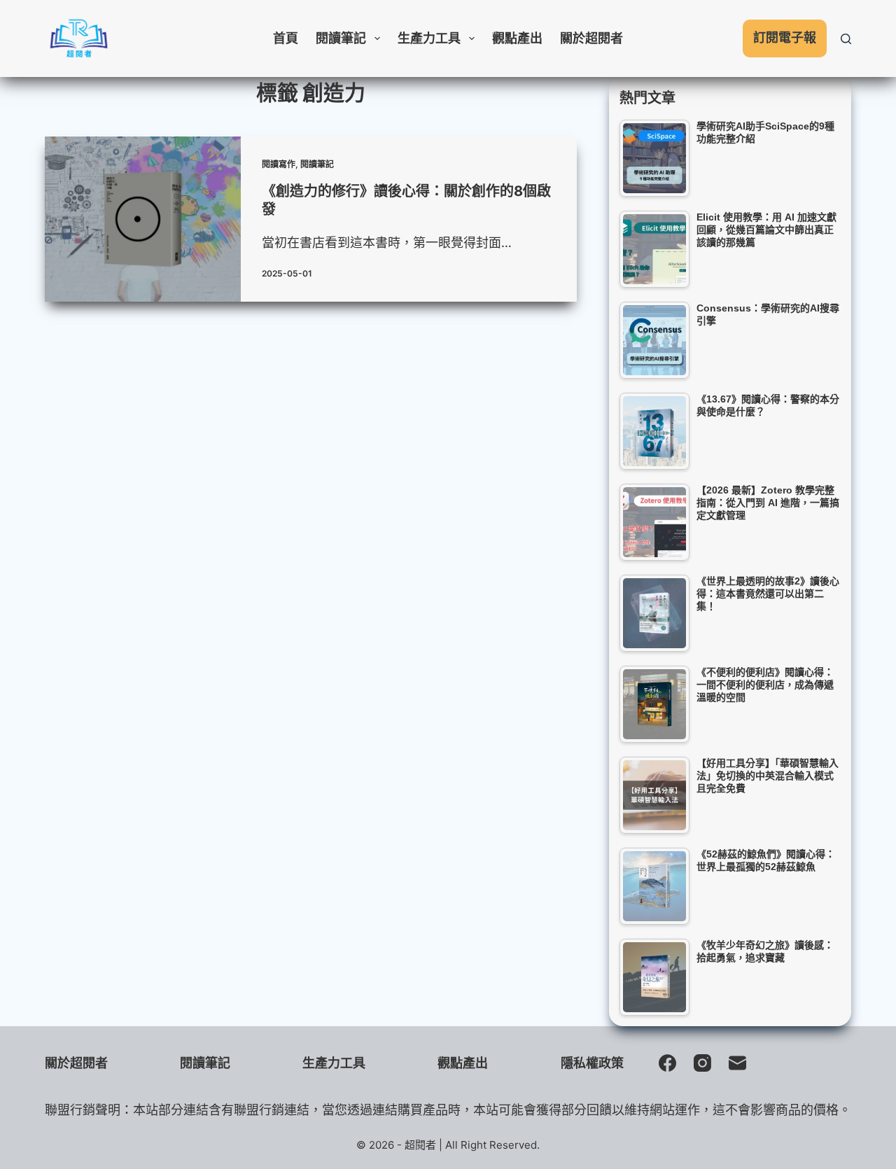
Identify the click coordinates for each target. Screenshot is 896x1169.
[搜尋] (846, 39)
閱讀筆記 (341, 38)
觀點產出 (517, 38)
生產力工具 (429, 38)
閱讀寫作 (278, 164)
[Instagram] (702, 1063)
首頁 (285, 38)
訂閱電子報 (784, 38)
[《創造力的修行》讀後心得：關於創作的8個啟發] (143, 219)
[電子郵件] (737, 1063)
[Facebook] (667, 1063)
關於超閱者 (591, 38)
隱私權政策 (592, 1063)
